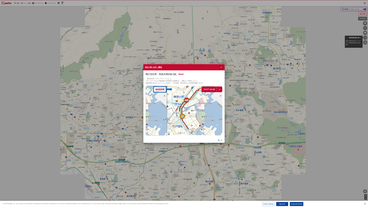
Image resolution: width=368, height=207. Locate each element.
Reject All (282, 204)
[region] (184, 204)
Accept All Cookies (296, 204)
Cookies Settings (268, 204)
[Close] (365, 204)
